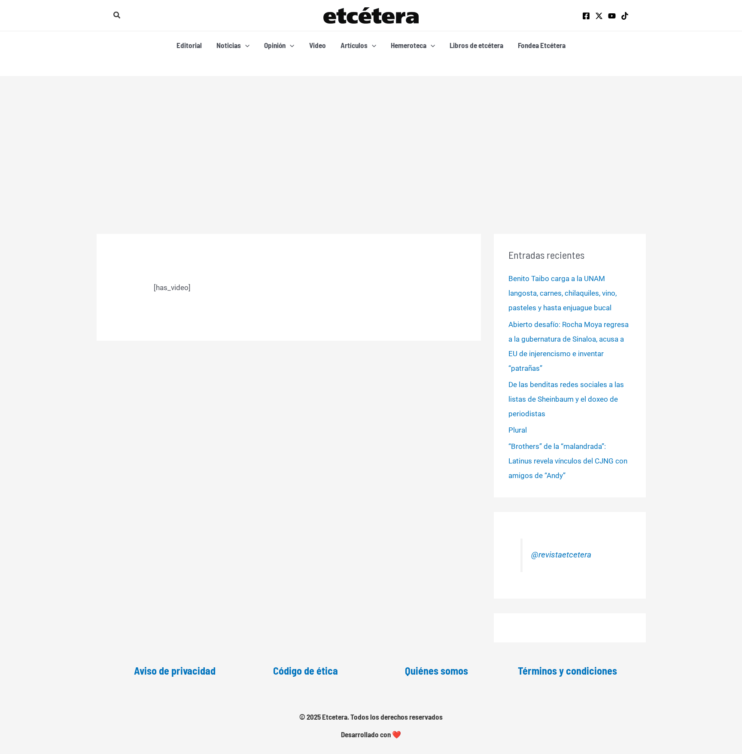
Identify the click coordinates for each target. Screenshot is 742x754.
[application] (245, 45)
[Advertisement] (371, 140)
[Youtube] (612, 16)
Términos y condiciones (567, 670)
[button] (117, 15)
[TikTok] (625, 16)
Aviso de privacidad (175, 670)
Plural (517, 430)
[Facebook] (586, 16)
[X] (599, 16)
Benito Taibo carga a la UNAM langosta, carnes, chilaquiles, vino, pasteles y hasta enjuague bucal (562, 293)
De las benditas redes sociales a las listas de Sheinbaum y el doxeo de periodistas (566, 399)
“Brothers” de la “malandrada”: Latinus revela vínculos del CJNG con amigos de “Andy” (567, 461)
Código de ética (305, 670)
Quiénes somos (436, 670)
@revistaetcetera (561, 555)
